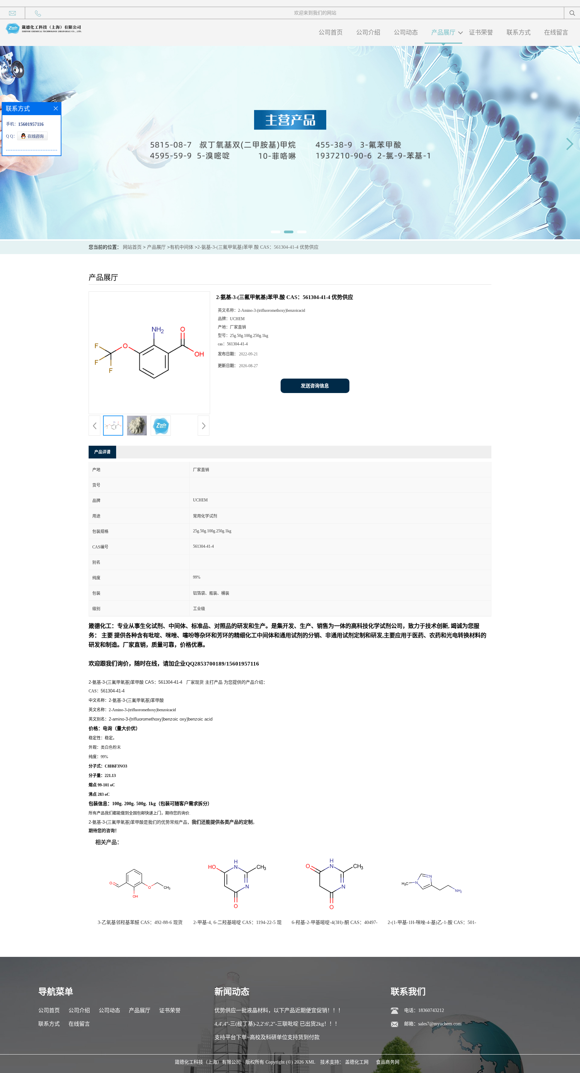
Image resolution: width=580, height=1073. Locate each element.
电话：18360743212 (424, 1010)
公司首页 (331, 32)
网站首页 (132, 247)
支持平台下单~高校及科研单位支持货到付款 (267, 1037)
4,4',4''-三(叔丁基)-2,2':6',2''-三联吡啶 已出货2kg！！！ (277, 1024)
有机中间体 (181, 247)
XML (310, 1062)
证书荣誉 (481, 32)
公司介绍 (368, 32)
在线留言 (556, 32)
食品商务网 (387, 1062)
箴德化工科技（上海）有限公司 (208, 1062)
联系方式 (518, 32)
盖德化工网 (357, 1062)
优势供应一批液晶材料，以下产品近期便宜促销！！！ (278, 1010)
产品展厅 (443, 32)
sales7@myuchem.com (440, 1023)
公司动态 (406, 32)
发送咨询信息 (315, 385)
